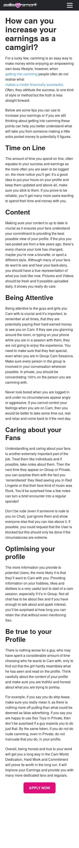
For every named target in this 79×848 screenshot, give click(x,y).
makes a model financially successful (34, 84)
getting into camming (21, 73)
